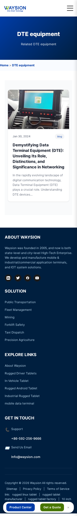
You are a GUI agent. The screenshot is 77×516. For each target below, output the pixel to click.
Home (4, 65)
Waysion (35, 483)
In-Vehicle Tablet (17, 381)
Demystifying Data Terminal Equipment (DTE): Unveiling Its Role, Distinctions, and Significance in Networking (38, 156)
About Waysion (15, 365)
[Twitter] (18, 278)
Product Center (20, 507)
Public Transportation (20, 302)
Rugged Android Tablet (21, 388)
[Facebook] (27, 278)
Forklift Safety (15, 325)
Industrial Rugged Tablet (22, 396)
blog (59, 136)
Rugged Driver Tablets (21, 373)
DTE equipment (23, 65)
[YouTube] (37, 278)
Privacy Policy (32, 488)
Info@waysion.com (25, 457)
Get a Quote (52, 507)
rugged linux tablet (24, 494)
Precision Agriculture (20, 340)
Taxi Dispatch (14, 332)
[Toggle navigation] (70, 8)
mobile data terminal (19, 403)
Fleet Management (18, 310)
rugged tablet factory (42, 499)
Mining (9, 317)
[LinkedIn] (8, 278)
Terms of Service (58, 488)
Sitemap (11, 488)
